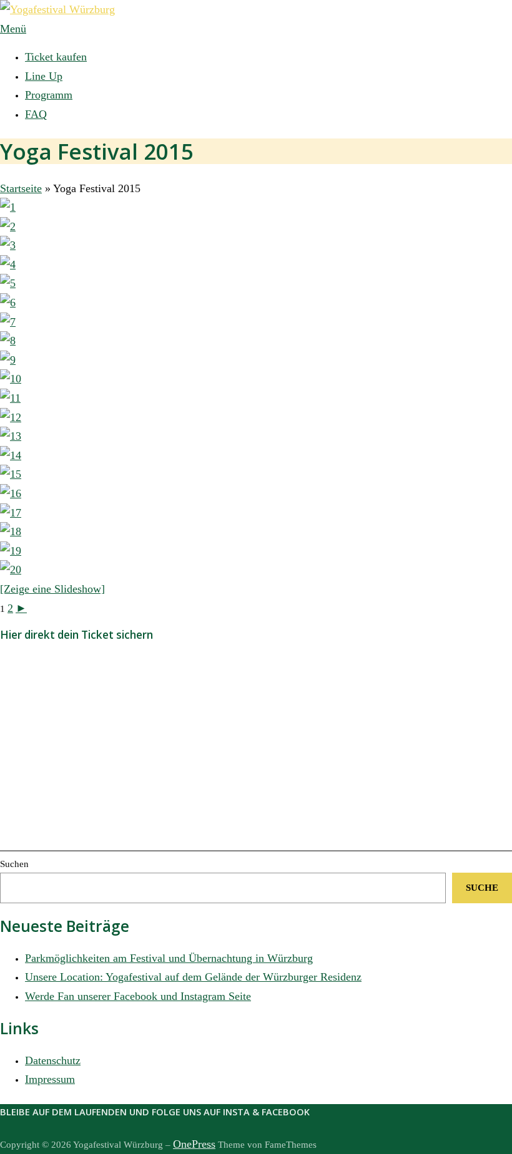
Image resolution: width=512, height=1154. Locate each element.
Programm (48, 95)
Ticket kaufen (56, 57)
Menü (13, 28)
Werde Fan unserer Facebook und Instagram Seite (138, 996)
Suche (482, 888)
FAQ (36, 114)
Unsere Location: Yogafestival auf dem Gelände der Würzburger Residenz (193, 977)
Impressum (50, 1079)
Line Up (43, 76)
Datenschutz (53, 1060)
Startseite (21, 188)
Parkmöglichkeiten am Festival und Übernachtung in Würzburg (169, 958)
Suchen (14, 864)
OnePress (194, 1144)
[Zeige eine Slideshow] (52, 589)
